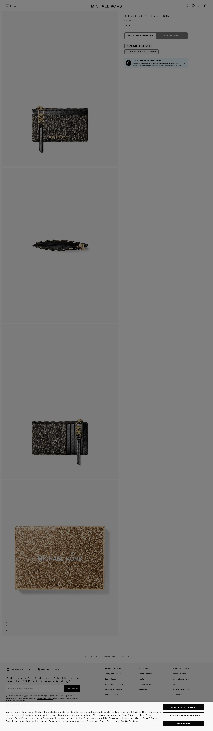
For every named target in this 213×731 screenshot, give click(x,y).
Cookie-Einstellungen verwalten (184, 715)
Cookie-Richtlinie (129, 721)
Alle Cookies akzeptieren (183, 707)
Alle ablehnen (184, 723)
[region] (106, 716)
